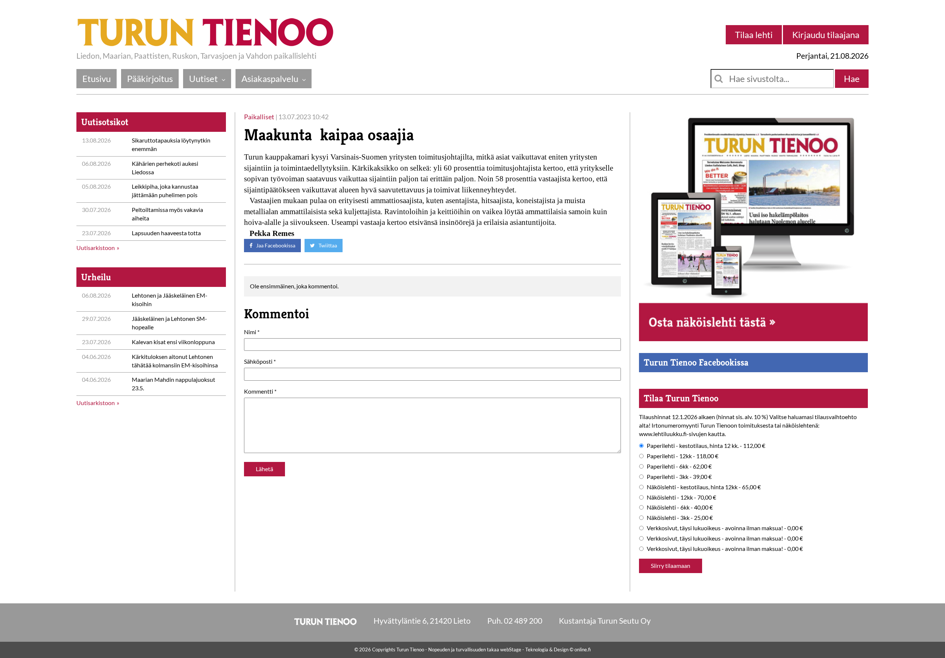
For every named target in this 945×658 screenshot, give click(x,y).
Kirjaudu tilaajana (825, 34)
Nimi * (252, 331)
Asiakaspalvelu (269, 78)
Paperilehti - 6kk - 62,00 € (679, 466)
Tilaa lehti (754, 34)
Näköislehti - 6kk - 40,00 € (680, 507)
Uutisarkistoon (95, 247)
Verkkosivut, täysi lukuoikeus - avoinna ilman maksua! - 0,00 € (725, 527)
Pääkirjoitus (150, 78)
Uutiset (203, 78)
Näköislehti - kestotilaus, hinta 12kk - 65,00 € (704, 486)
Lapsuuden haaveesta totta (166, 232)
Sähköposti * (260, 361)
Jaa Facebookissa (275, 245)
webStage (510, 649)
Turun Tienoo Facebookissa (696, 362)
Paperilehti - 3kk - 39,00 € (679, 476)
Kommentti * (260, 391)
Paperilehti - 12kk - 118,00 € (682, 455)
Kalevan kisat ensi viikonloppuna (173, 341)
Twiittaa (327, 245)
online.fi (582, 649)
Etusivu (96, 78)
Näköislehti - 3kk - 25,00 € (680, 517)
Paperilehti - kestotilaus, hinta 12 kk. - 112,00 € (706, 445)
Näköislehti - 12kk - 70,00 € (681, 497)
